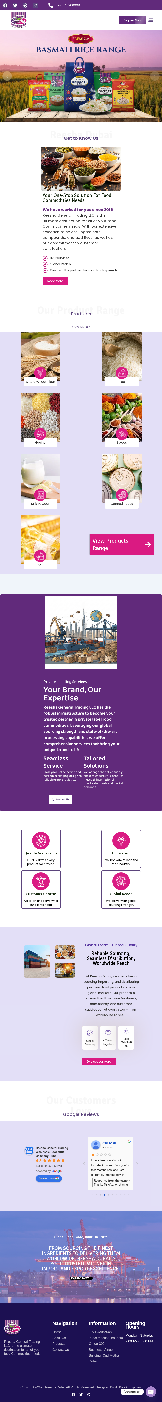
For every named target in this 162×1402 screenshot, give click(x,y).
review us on (47, 1178)
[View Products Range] (148, 544)
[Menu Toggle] (151, 20)
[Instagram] (35, 5)
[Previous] (7, 76)
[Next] (155, 76)
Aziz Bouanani (112, 1143)
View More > (81, 326)
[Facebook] (5, 5)
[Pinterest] (25, 5)
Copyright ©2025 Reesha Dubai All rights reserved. (58, 1387)
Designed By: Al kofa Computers (119, 1387)
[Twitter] (15, 5)
